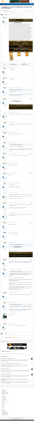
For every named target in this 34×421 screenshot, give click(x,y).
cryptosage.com (18, 22)
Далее (6, 14)
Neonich (4, 87)
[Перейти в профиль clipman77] (2, 11)
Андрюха (5, 313)
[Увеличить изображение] (21, 20)
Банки (7, 361)
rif (4, 112)
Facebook (3, 405)
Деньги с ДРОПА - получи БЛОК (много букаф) (7, 358)
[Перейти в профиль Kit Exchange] (32, 359)
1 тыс (5, 119)
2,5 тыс (5, 129)
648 (5, 139)
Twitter (3, 404)
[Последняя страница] (8, 14)
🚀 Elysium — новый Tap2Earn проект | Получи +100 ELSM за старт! (10, 363)
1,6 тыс (5, 24)
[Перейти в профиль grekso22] (32, 369)
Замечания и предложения (5, 401)
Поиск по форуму (4, 399)
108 (5, 320)
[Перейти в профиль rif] (5, 115)
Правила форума (4, 397)
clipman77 (7, 10)
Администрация (4, 398)
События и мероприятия (5, 414)
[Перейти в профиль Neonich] (5, 71)
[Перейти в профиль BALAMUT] (5, 235)
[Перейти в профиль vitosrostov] (5, 81)
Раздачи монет (9, 366)
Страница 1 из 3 (12, 14)
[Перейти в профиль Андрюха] (5, 316)
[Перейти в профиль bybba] (32, 364)
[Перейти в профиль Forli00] (32, 379)
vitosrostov (5, 77)
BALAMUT (5, 232)
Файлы (3, 400)
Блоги (2, 394)
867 (5, 239)
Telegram (3, 407)
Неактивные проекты (13, 11)
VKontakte (3, 406)
